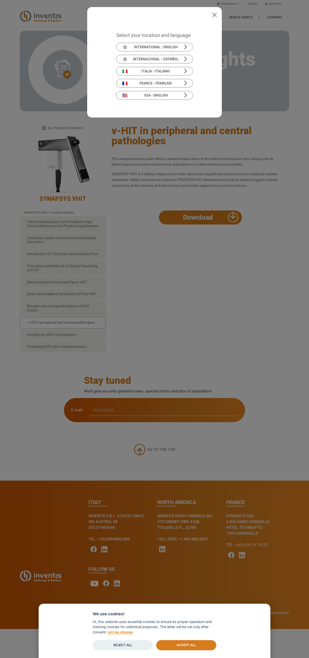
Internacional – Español (156, 59)
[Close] (214, 14)
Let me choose (120, 632)
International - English (156, 47)
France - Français (156, 83)
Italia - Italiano (155, 71)
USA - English (156, 95)
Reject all (122, 645)
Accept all (186, 645)
